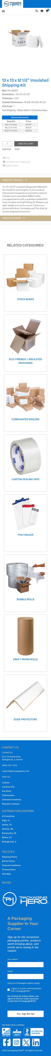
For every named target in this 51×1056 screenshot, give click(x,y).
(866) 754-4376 (9, 765)
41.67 (17, 149)
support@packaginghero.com (15, 771)
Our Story (6, 791)
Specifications (12, 218)
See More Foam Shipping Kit (18, 162)
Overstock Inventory (11, 800)
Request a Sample (10, 804)
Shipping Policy (9, 857)
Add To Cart (26, 144)
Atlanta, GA (7, 829)
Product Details (13, 180)
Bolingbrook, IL (9, 842)
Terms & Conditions (11, 865)
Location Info (8, 787)
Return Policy (8, 861)
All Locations (8, 816)
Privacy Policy (8, 870)
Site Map (6, 874)
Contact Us (7, 752)
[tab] (25, 196)
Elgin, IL (6, 820)
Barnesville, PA (9, 833)
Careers (6, 783)
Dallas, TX (7, 825)
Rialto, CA (7, 837)
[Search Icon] (36, 11)
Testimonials (8, 795)
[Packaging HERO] (12, 4)
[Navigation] (3, 11)
